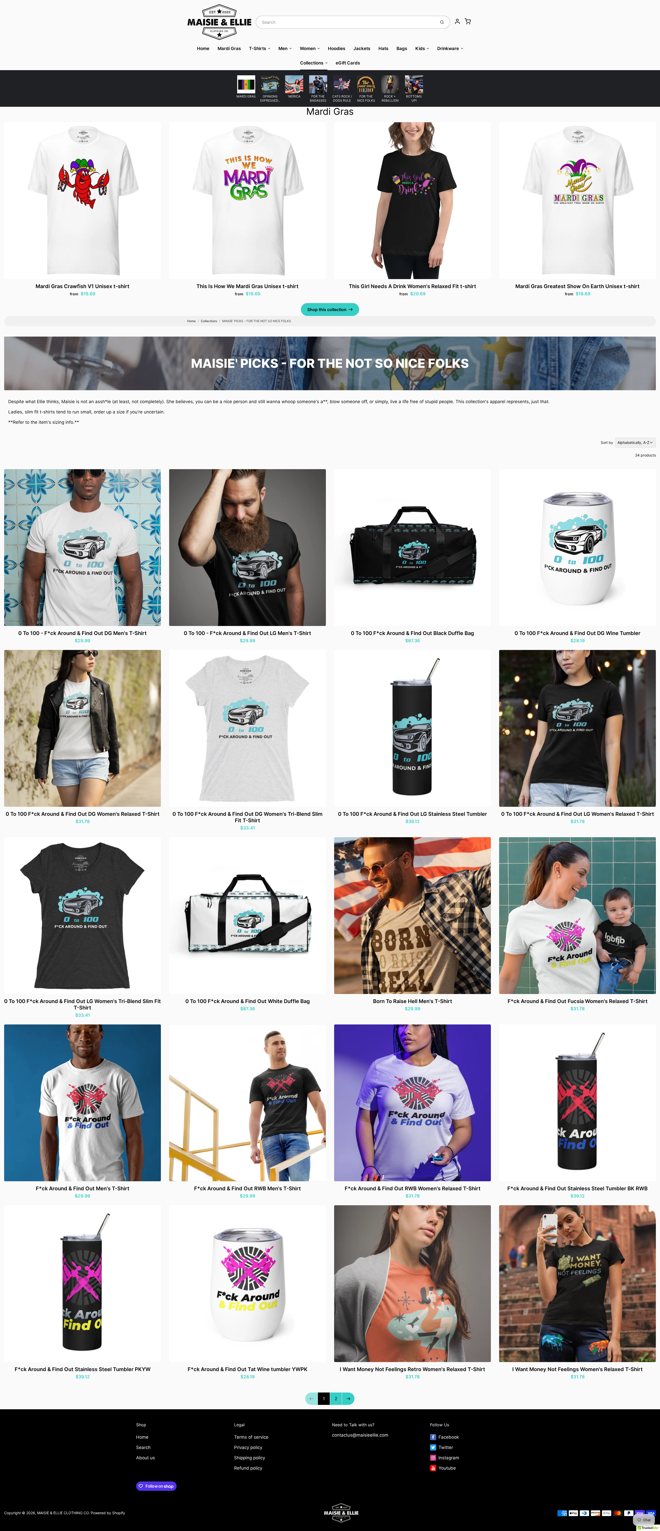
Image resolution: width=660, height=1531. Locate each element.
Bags (402, 48)
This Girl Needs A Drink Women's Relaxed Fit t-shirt (412, 286)
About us (145, 1457)
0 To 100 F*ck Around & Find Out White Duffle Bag (247, 1001)
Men (282, 48)
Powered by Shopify (108, 1513)
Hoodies (336, 48)
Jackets (361, 48)
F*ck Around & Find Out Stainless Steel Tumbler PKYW (83, 1369)
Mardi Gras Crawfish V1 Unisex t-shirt (82, 286)
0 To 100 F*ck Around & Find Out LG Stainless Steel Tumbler (412, 814)
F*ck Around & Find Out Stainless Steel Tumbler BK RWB (577, 1188)
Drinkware (448, 48)
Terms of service (251, 1437)
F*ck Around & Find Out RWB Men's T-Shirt (247, 1188)
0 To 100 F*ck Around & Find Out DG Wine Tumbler (577, 633)
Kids (420, 48)
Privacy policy (248, 1447)
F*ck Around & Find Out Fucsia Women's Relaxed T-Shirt (578, 1001)
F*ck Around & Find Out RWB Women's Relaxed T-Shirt (413, 1188)
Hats (383, 48)
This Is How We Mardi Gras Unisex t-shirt (247, 286)
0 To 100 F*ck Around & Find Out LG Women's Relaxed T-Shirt (577, 814)
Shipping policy (249, 1457)
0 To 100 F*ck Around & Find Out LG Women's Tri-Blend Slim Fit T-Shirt (82, 1004)
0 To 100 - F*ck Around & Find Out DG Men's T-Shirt (82, 633)
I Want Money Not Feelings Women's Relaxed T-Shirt (577, 1369)
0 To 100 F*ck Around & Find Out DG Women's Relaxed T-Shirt (83, 814)
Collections (311, 63)
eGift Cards (348, 63)
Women (308, 48)
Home (203, 48)
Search (143, 1447)
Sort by (607, 442)
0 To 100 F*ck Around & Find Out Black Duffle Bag (412, 633)
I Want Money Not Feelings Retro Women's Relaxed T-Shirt (412, 1369)
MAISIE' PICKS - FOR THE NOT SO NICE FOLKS (256, 321)
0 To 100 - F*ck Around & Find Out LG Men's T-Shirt (247, 633)
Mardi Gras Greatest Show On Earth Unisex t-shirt (577, 286)
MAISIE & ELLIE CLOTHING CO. (63, 1513)
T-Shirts (257, 48)
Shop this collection (326, 309)
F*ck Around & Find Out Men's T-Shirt (82, 1188)
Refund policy (248, 1468)
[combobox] (345, 22)
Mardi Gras (229, 48)
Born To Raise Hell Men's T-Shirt (412, 1001)
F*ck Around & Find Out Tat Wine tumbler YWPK (248, 1369)
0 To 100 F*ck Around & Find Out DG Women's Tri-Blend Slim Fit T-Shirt (247, 817)
